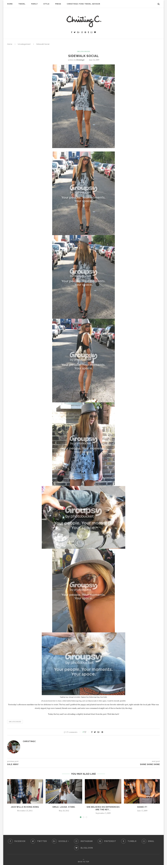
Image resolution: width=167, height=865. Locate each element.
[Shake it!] (142, 791)
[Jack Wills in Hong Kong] (25, 791)
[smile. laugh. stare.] (64, 791)
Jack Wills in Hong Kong (25, 807)
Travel (21, 4)
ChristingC (80, 60)
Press (58, 4)
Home (10, 4)
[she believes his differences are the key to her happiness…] (103, 791)
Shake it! (142, 807)
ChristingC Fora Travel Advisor (83, 4)
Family (34, 4)
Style (46, 4)
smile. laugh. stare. (64, 807)
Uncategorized (24, 44)
